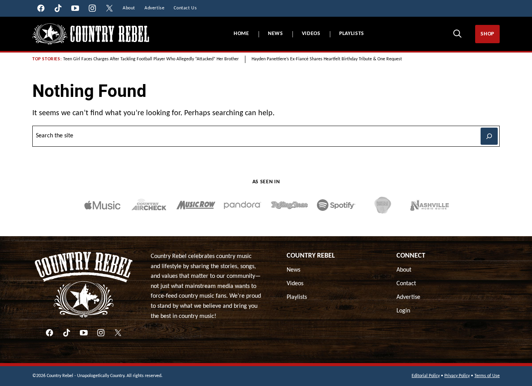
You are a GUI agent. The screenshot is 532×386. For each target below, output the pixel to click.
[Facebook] (49, 332)
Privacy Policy (457, 376)
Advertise (408, 297)
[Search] (457, 33)
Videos (311, 34)
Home (241, 34)
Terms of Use (487, 376)
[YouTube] (83, 332)
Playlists (351, 34)
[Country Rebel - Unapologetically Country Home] (90, 34)
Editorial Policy (426, 376)
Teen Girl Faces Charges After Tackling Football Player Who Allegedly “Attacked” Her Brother (151, 59)
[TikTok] (66, 332)
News (275, 34)
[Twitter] (118, 332)
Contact (406, 284)
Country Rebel (311, 256)
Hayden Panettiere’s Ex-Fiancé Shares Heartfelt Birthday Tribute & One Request (327, 59)
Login (403, 311)
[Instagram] (100, 332)
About (403, 270)
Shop (487, 34)
